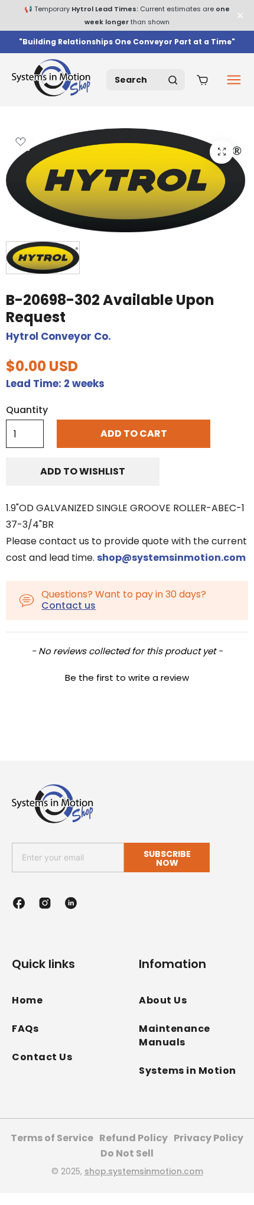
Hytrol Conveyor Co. (58, 336)
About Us (163, 1000)
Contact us (68, 605)
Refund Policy (133, 1138)
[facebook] (19, 903)
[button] (127, 676)
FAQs (25, 1028)
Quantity (27, 410)
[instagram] (45, 903)
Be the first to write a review (127, 677)
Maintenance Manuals (174, 1035)
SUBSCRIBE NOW (167, 858)
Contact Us (42, 1057)
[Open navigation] (234, 80)
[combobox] (145, 79)
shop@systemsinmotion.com (171, 557)
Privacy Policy (208, 1138)
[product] (221, 152)
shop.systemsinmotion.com (143, 1171)
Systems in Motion (187, 1070)
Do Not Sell (127, 1153)
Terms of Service (52, 1138)
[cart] (202, 80)
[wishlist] (20, 141)
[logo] (53, 79)
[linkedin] (71, 903)
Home (27, 1000)
